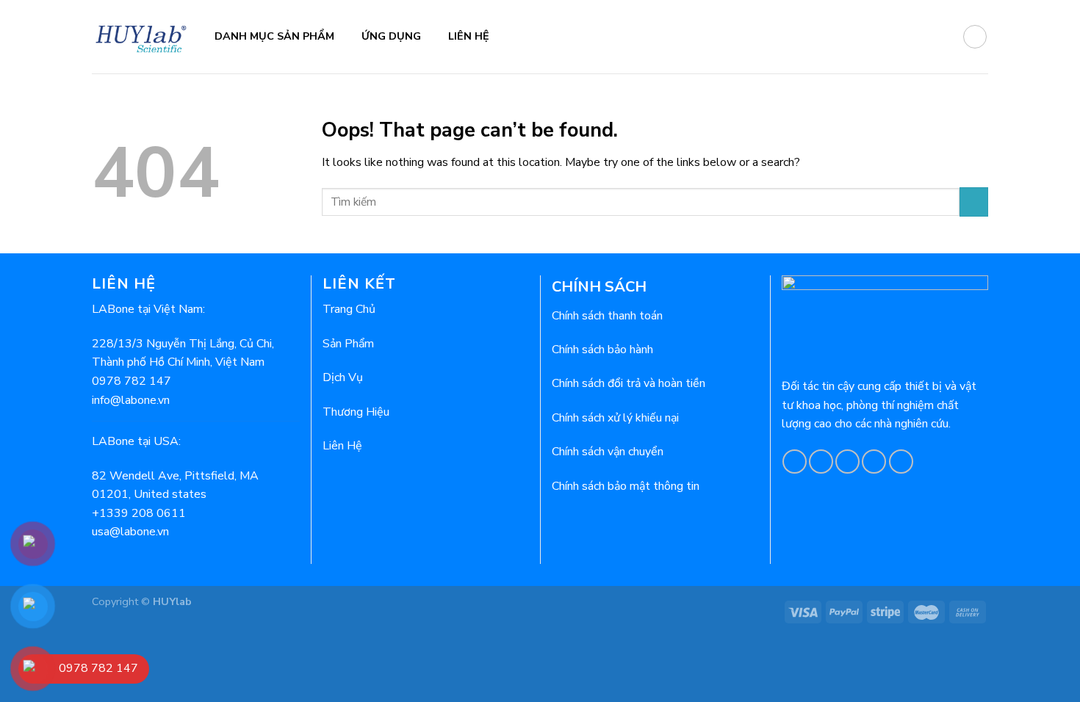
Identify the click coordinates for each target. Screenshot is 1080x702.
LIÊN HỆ (468, 36)
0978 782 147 (131, 381)
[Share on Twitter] (821, 461)
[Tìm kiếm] (975, 36)
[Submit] (974, 201)
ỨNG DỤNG (391, 36)
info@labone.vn (131, 400)
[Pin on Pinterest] (874, 461)
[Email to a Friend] (847, 461)
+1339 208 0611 (139, 513)
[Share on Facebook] (794, 461)
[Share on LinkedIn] (901, 461)
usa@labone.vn (130, 532)
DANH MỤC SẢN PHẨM (274, 36)
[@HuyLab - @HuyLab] (142, 36)
